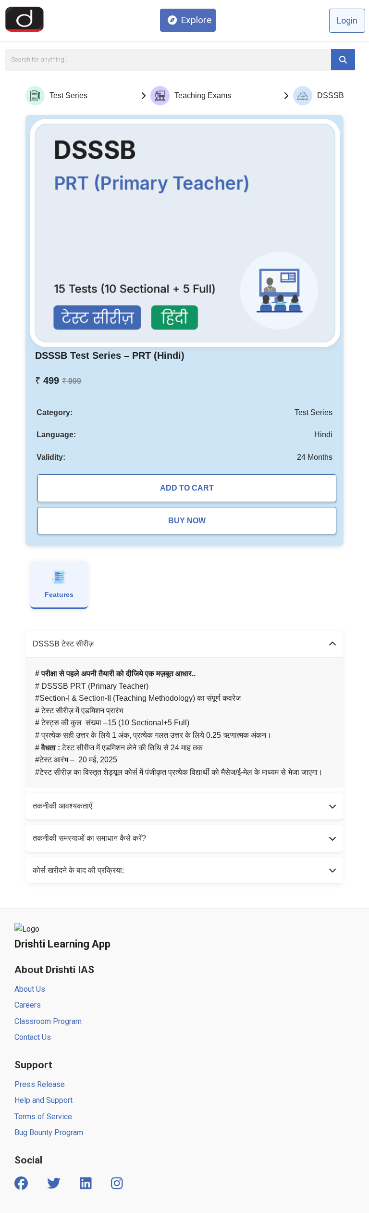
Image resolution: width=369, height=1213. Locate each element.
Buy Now (187, 521)
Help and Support (43, 1100)
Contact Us (32, 1037)
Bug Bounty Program (48, 1132)
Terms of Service (43, 1116)
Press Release (39, 1084)
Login (347, 20)
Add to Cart (187, 488)
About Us (29, 989)
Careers (27, 1005)
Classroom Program (48, 1021)
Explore (196, 19)
